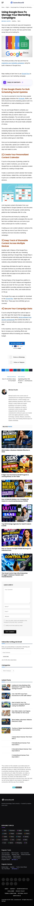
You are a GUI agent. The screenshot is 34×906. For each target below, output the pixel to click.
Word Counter (15, 852)
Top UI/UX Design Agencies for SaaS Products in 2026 (16, 525)
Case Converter (25, 852)
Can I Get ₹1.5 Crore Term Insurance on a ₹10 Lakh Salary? (21, 694)
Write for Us (17, 895)
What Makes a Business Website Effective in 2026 (16, 451)
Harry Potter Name (6, 858)
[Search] (31, 2)
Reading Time (15, 854)
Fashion (6, 839)
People (12, 833)
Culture (27, 833)
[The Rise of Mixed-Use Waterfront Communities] (6, 730)
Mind (26, 839)
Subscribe (6, 656)
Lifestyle (20, 833)
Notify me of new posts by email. (14, 625)
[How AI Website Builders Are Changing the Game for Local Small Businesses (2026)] (17, 488)
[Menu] (3, 2)
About (6, 888)
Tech (19, 21)
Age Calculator (5, 852)
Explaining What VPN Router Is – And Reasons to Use (25, 380)
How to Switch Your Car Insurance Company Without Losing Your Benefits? (21, 704)
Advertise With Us (22, 888)
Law (5, 842)
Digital (7, 7)
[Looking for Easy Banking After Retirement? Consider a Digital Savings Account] (6, 687)
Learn (5, 833)
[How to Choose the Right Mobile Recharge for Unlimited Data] (17, 537)
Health (5, 836)
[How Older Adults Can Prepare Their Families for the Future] (6, 713)
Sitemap (3, 901)
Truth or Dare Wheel (21, 867)
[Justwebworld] (17, 2)
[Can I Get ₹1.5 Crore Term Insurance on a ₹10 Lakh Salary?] (6, 696)
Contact (12, 888)
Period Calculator (25, 854)
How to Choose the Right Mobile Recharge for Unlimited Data (16, 549)
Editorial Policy (23, 893)
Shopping (19, 842)
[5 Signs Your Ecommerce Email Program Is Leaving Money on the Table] (17, 464)
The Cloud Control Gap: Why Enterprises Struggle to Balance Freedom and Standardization (15, 575)
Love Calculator (6, 854)
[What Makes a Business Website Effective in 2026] (17, 439)
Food (19, 839)
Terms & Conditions (10, 893)
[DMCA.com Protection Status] (17, 788)
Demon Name (16, 858)
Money (27, 830)
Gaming (26, 836)
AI (26, 842)
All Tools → (15, 859)
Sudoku (12, 867)
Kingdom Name (6, 859)
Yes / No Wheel (6, 868)
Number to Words (6, 856)
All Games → (15, 868)
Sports (11, 842)
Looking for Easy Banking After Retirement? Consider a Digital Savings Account (21, 687)
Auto (13, 839)
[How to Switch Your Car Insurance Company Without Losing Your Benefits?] (6, 704)
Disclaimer (11, 891)
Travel (19, 836)
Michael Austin (6, 21)
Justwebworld (17, 899)
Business (12, 830)
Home (3, 7)
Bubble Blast (5, 867)
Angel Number (16, 856)
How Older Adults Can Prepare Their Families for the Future (21, 712)
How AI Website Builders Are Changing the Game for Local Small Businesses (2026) (15, 500)
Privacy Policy (20, 891)
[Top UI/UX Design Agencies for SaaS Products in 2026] (17, 513)
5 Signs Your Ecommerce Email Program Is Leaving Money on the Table (15, 475)
